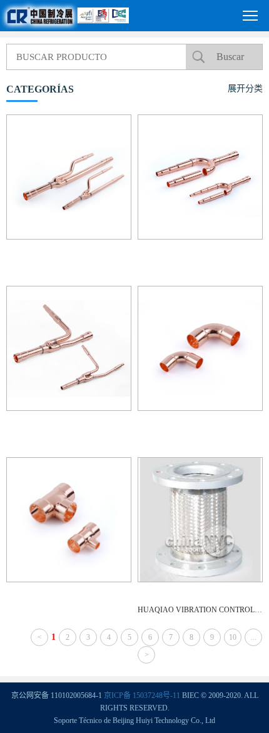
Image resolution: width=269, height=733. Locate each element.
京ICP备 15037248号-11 (142, 695)
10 (232, 637)
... (253, 637)
